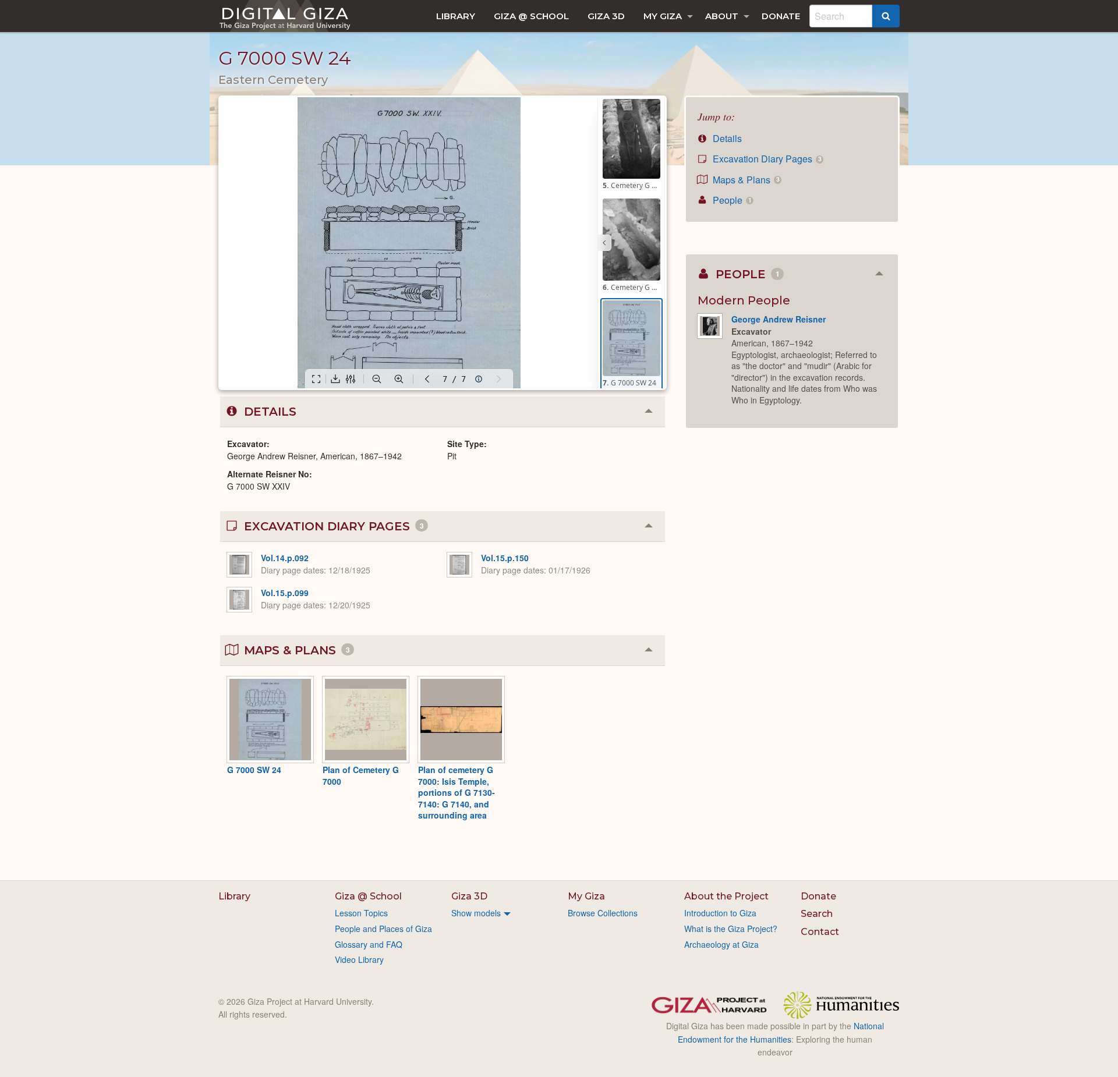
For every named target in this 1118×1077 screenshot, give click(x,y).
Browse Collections (603, 913)
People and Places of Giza (383, 928)
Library (455, 16)
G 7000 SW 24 (254, 769)
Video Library (359, 959)
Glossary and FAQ (368, 944)
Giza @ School (531, 16)
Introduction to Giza (720, 913)
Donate (781, 16)
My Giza (662, 16)
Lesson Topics (361, 913)
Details (726, 138)
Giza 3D (606, 16)
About (721, 16)
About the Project (726, 896)
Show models (476, 913)
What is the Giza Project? (730, 928)
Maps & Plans (744, 179)
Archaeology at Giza (721, 944)
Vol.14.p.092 (285, 558)
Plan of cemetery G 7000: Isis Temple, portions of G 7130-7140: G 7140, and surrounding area (456, 792)
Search (817, 913)
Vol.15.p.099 (285, 592)
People (730, 200)
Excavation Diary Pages (765, 158)
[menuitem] (455, 16)
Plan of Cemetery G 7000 (361, 775)
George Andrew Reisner (778, 319)
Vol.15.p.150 (505, 558)
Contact (820, 931)
